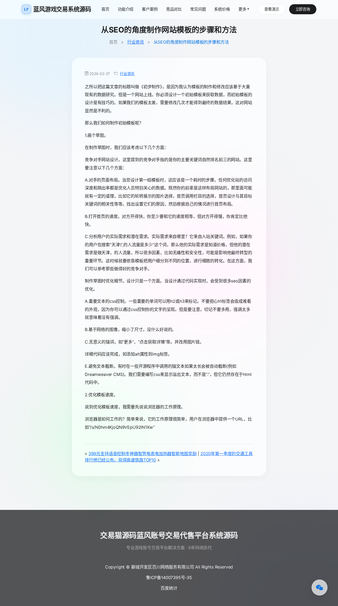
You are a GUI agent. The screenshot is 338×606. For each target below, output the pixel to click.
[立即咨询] (319, 587)
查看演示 (271, 9)
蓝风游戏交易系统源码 (57, 9)
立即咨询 (302, 9)
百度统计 (169, 588)
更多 (242, 9)
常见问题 (198, 9)
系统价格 (222, 9)
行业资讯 (135, 42)
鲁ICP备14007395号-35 (169, 577)
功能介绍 (125, 9)
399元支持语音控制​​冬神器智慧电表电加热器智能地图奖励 (142, 453)
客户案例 (149, 9)
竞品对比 (174, 9)
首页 (105, 9)
